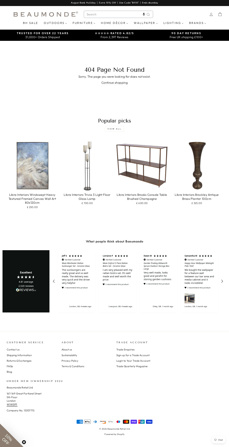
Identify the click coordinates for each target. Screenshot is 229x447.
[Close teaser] (24, 442)
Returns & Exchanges (19, 360)
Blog (9, 371)
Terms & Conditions (73, 366)
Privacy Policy (70, 360)
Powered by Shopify (114, 434)
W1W (10, 404)
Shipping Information (19, 355)
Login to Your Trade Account (133, 360)
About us (67, 349)
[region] (137, 281)
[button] (144, 14)
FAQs (10, 366)
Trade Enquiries (125, 349)
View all (114, 129)
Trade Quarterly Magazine (132, 366)
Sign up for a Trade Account (133, 355)
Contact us (13, 349)
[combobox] (118, 14)
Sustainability (69, 355)
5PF (15, 404)
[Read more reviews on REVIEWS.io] (26, 290)
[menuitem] (30, 22)
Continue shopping (114, 83)
